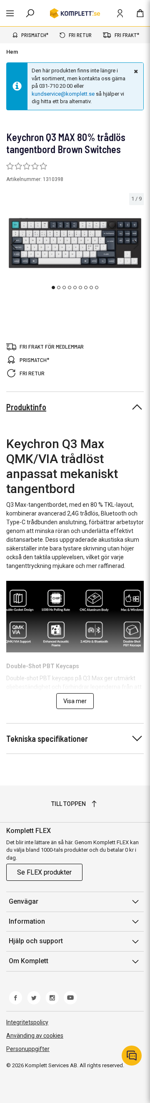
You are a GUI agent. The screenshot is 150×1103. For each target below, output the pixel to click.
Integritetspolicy (27, 1022)
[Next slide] (136, 244)
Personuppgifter (28, 1049)
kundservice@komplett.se (63, 94)
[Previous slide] (13, 244)
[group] (75, 243)
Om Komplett (28, 961)
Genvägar (23, 901)
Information (27, 921)
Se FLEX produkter (44, 872)
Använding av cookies (34, 1035)
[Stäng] (135, 71)
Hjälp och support (36, 941)
